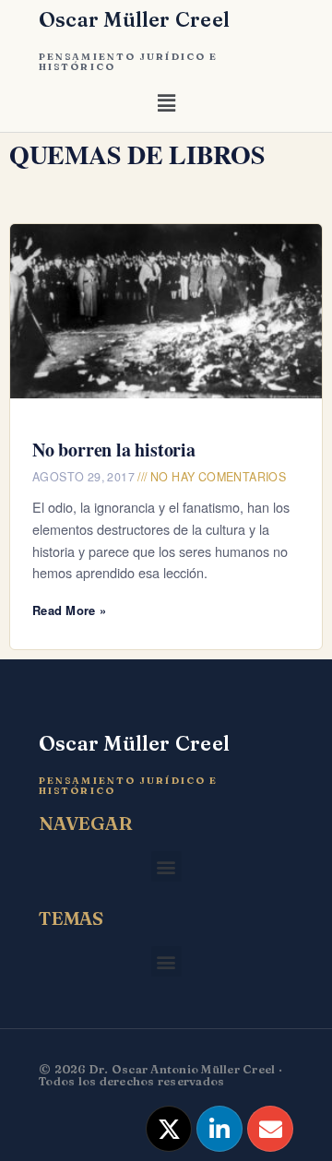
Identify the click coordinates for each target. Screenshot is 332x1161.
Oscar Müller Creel (134, 19)
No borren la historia (114, 449)
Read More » (69, 610)
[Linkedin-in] (219, 1129)
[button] (166, 106)
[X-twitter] (169, 1129)
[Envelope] (270, 1129)
